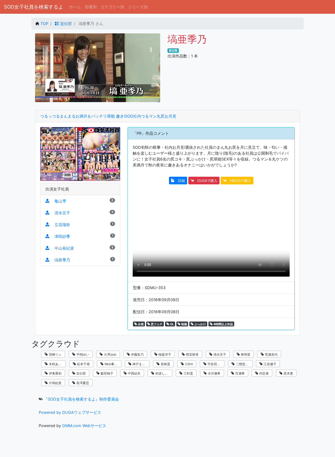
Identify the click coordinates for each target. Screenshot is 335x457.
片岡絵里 (55, 383)
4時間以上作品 (223, 324)
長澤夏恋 (82, 383)
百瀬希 (239, 373)
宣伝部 (65, 23)
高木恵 (288, 373)
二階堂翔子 (243, 364)
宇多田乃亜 (214, 364)
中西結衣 (134, 373)
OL (171, 324)
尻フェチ (156, 324)
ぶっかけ (199, 324)
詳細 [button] (180, 180)
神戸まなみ (139, 364)
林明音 (245, 354)
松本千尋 (83, 364)
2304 (188, 364)
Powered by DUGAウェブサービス (70, 412)
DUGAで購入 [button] (205, 180)
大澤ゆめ (109, 354)
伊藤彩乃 (137, 354)
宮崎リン (55, 354)
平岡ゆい (82, 354)
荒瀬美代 (271, 354)
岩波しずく (162, 373)
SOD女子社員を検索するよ (33, 7)
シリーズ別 (138, 6)
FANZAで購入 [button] (238, 180)
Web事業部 (112, 364)
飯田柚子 (106, 373)
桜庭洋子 (164, 354)
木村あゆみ (56, 364)
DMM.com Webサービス (84, 425)
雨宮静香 (192, 354)
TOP (44, 23)
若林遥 (165, 364)
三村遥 (187, 373)
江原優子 (269, 364)
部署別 (91, 6)
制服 (183, 324)
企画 (140, 324)
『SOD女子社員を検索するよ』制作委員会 (81, 399)
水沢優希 (213, 373)
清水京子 (219, 354)
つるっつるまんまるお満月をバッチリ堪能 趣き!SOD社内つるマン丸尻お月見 (108, 116)
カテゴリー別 (112, 6)
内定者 (263, 373)
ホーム (75, 6)
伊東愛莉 (55, 373)
